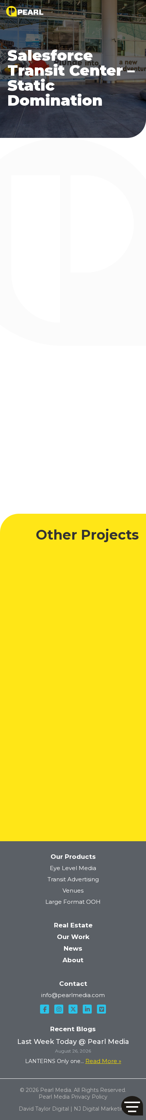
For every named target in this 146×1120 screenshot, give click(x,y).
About (73, 960)
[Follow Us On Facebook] (44, 1009)
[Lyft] (73, 691)
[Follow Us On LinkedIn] (87, 1009)
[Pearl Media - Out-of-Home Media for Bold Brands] (24, 11)
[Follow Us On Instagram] (58, 1009)
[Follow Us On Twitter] (73, 1009)
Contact (73, 983)
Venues (73, 890)
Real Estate (73, 925)
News (73, 948)
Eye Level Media (73, 868)
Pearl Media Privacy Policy (73, 1096)
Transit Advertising (73, 879)
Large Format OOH (73, 901)
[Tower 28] (73, 785)
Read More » (103, 1061)
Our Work (73, 937)
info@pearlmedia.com (73, 995)
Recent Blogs (73, 1029)
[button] (132, 1106)
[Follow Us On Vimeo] (101, 1009)
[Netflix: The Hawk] (73, 597)
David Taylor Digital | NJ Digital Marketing (73, 1108)
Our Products (73, 856)
